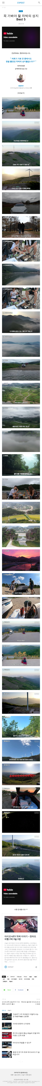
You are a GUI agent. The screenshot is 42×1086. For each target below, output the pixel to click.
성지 (4, 979)
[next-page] (22, 1062)
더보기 (9, 1010)
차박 (33, 979)
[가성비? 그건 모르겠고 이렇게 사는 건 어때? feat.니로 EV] (7, 1016)
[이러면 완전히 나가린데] (7, 1026)
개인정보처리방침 (18, 1079)
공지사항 (26, 1079)
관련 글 (4, 1010)
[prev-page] (19, 1062)
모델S (30, 976)
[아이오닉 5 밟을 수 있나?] (7, 1045)
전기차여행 (27, 979)
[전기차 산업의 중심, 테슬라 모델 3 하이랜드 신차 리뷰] (7, 1035)
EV (7, 976)
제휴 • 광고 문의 (15, 1075)
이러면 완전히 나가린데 (21, 1024)
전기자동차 (14, 979)
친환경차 (5, 981)
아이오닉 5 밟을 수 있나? (22, 1043)
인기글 (3, 7)
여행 (8, 979)
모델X (35, 976)
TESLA (25, 976)
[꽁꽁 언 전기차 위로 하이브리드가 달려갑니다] (7, 1054)
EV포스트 (19, 976)
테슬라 (11, 981)
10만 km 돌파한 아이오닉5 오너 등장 (30, 1003)
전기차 (20, 979)
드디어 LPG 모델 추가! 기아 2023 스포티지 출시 (11, 1003)
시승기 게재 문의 (26, 1075)
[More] (28, 990)
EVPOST (13, 976)
